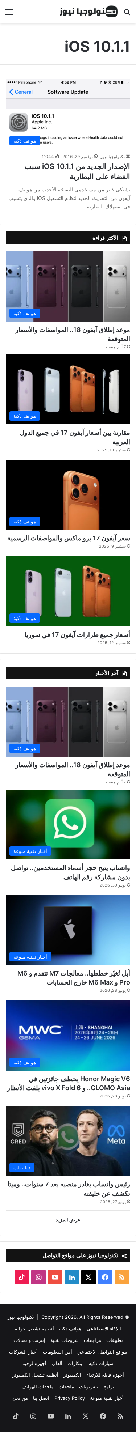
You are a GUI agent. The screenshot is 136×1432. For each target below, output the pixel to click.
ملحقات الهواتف (38, 1386)
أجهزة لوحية (34, 1363)
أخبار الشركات (23, 1352)
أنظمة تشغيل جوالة (34, 1328)
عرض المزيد (68, 1220)
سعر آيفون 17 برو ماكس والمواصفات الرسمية (68, 538)
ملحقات (66, 1386)
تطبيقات (114, 1340)
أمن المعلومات (57, 1352)
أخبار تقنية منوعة (107, 1398)
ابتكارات (75, 1363)
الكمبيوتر (72, 1375)
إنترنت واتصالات (29, 1340)
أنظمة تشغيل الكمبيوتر (35, 1375)
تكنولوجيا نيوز (112, 156)
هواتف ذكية (70, 1328)
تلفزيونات (88, 1386)
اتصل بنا (41, 1398)
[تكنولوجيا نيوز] (89, 11)
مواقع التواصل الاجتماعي (102, 1352)
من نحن (20, 1398)
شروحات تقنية (64, 1340)
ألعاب (56, 1363)
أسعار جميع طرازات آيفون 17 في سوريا (77, 634)
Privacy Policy (69, 1398)
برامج (108, 1386)
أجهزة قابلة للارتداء (105, 1375)
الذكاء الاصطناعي (104, 1328)
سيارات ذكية (101, 1363)
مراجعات (92, 1340)
